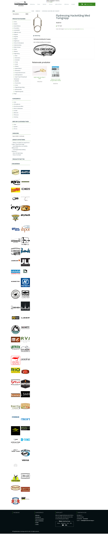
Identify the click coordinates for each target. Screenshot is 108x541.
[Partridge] (11, 344)
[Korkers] (21, 277)
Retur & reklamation (18, 108)
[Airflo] (11, 178)
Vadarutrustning (17, 45)
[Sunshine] (11, 425)
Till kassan (16, 114)
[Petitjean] (21, 344)
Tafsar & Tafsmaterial (19, 43)
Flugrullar (16, 36)
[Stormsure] (11, 414)
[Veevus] (21, 458)
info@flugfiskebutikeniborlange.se (87, 520)
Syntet (16, 64)
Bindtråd (17, 81)
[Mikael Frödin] (11, 336)
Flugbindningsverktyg (19, 87)
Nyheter (44, 4)
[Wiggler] (11, 495)
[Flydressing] (11, 247)
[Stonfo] (21, 402)
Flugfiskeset (16, 40)
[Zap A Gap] (21, 495)
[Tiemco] (21, 437)
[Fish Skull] (11, 223)
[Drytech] (21, 213)
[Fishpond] (21, 223)
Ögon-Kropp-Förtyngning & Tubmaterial (20, 78)
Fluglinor (16, 38)
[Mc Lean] (11, 324)
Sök (27, 14)
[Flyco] (21, 235)
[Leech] (11, 300)
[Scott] (11, 378)
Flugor (15, 93)
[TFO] (11, 437)
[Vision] (21, 472)
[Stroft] (21, 414)
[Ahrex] (21, 166)
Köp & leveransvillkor (18, 106)
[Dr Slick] (11, 213)
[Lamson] (21, 289)
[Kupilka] (11, 289)
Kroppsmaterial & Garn (20, 72)
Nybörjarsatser (18, 89)
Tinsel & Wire (18, 83)
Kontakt (73, 4)
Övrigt (16, 62)
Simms (15, 21)
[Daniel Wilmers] (21, 194)
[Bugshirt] (21, 178)
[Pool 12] (21, 355)
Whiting (16, 66)
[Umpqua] (11, 458)
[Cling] (11, 194)
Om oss (50, 4)
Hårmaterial (17, 70)
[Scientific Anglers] (21, 366)
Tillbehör (16, 51)
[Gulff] (21, 257)
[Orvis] (21, 336)
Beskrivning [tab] (37, 35)
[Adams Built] (11, 166)
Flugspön (16, 34)
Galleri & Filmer (58, 4)
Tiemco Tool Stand (17, 154)
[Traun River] (11, 448)
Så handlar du (17, 104)
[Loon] (11, 312)
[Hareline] (21, 268)
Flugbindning (17, 53)
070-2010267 (85, 518)
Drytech (15, 24)
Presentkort (16, 28)
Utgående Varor (17, 32)
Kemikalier (17, 60)
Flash (16, 55)
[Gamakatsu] (21, 247)
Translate (50, 1)
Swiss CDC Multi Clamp (18, 153)
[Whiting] (21, 484)
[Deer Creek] (21, 203)
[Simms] (11, 390)
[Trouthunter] (21, 448)
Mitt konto (66, 4)
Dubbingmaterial (18, 74)
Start (15, 102)
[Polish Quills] (11, 355)
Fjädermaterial (18, 68)
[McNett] (21, 324)
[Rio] (11, 366)
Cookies (36, 524)
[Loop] (21, 312)
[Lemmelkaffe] (21, 300)
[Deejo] (11, 203)
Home (33, 11)
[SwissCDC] (21, 425)
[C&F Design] (21, 186)
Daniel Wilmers (17, 26)
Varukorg (16, 117)
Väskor (15, 49)
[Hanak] (11, 268)
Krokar (16, 85)
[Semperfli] (21, 378)
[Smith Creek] (11, 402)
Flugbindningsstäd (19, 91)
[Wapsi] (11, 484)
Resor (38, 4)
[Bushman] (11, 186)
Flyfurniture (17, 57)
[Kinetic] (11, 277)
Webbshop (32, 4)
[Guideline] (11, 257)
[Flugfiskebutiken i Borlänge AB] (11, 235)
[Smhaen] (21, 390)
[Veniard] (11, 472)
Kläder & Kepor (17, 47)
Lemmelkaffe (17, 30)
